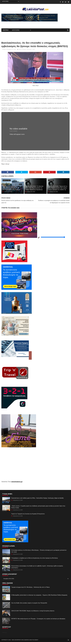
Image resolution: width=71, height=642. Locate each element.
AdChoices (4, 632)
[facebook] (60, 2)
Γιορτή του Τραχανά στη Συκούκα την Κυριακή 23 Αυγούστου (28, 513)
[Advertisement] (21, 24)
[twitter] (63, 2)
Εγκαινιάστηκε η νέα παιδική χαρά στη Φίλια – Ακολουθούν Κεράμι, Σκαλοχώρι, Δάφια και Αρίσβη (37, 498)
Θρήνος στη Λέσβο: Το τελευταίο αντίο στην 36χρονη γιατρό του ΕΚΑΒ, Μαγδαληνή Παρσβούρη (34, 187)
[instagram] (68, 2)
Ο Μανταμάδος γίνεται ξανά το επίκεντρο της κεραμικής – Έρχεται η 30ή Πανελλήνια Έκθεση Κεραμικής (39, 595)
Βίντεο (20, 49)
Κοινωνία (51, 180)
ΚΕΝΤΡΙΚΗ (5, 30)
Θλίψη (27, 180)
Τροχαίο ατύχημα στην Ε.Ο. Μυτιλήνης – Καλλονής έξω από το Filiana (30, 587)
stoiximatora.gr (17, 481)
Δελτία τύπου (6, 180)
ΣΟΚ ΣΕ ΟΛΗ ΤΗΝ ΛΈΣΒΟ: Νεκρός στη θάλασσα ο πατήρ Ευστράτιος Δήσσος (32, 610)
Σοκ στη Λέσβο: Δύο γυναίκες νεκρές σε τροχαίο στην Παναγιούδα (29, 603)
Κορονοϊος (29, 49)
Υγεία (33, 49)
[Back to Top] (68, 640)
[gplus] (65, 2)
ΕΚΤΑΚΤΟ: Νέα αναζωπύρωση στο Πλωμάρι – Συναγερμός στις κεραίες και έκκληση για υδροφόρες (38, 618)
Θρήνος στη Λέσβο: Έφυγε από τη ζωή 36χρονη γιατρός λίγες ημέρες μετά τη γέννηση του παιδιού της (57, 187)
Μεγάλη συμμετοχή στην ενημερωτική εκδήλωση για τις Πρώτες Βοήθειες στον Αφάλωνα (11, 187)
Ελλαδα (24, 49)
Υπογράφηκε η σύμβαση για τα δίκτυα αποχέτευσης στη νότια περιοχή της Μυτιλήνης (34, 558)
